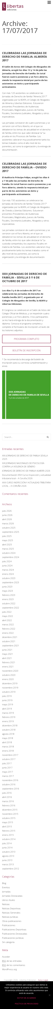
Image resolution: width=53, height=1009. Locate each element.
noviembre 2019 (10, 687)
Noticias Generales (11, 912)
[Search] (47, 437)
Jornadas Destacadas (12, 895)
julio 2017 (7, 763)
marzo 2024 (8, 569)
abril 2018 (7, 742)
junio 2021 (7, 649)
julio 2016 (7, 792)
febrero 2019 (8, 717)
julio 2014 (7, 843)
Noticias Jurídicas (10, 916)
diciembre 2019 (9, 683)
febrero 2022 (8, 628)
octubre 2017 (8, 759)
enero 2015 (8, 834)
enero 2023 (8, 599)
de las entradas (12, 960)
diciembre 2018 (9, 725)
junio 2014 (7, 847)
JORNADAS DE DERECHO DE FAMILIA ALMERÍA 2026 (26, 470)
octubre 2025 (8, 527)
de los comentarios (13, 965)
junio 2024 (7, 565)
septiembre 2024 (10, 557)
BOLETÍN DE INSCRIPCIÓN (26, 350)
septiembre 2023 (10, 582)
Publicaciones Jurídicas (13, 937)
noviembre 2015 (10, 813)
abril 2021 (7, 658)
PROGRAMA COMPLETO (26, 338)
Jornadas (6, 891)
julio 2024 (7, 561)
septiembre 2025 (10, 531)
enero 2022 (8, 632)
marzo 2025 (8, 548)
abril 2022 (7, 620)
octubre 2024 (8, 552)
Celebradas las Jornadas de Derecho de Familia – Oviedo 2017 (24, 167)
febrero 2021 (8, 662)
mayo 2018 (7, 738)
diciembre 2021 (9, 637)
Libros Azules (8, 900)
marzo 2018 (8, 746)
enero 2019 (8, 721)
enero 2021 (8, 666)
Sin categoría (8, 942)
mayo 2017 (7, 771)
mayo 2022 (7, 616)
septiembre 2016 (10, 788)
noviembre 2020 (10, 670)
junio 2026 (7, 515)
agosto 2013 (8, 856)
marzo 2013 (8, 864)
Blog (4, 883)
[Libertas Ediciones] (12, 9)
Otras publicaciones (11, 921)
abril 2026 (7, 519)
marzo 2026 (8, 523)
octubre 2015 (8, 818)
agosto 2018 (8, 733)
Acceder (6, 956)
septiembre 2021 (10, 645)
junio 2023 (7, 586)
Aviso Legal (43, 980)
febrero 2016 (8, 805)
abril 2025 (7, 544)
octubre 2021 (8, 641)
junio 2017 (7, 767)
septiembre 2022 (10, 607)
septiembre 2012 (10, 868)
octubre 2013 (8, 851)
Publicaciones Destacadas (14, 933)
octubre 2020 (8, 675)
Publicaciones (8, 925)
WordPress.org (9, 969)
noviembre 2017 (10, 755)
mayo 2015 (7, 822)
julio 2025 (7, 536)
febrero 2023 (8, 595)
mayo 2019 (7, 704)
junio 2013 (7, 860)
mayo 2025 (7, 540)
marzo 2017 (8, 776)
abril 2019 (7, 708)
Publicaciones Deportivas (14, 929)
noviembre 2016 (10, 780)
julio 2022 (7, 611)
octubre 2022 (8, 603)
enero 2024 (8, 574)
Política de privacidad (26, 1004)
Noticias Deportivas (11, 908)
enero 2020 (8, 679)
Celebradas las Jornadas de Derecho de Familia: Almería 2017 (24, 56)
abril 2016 (7, 797)
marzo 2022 (8, 624)
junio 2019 (7, 700)
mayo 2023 (7, 590)
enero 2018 (8, 750)
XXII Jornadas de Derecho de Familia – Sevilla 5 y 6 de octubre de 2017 (24, 277)
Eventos (6, 887)
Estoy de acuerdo (26, 998)
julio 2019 (7, 696)
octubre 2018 (8, 729)
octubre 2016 (8, 784)
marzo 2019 (8, 712)
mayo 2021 (7, 654)
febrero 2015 (8, 830)
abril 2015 (7, 826)
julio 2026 (7, 510)
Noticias (6, 904)
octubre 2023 (8, 578)
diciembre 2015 (9, 809)
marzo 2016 (8, 801)
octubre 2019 (8, 691)
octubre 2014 (8, 839)
